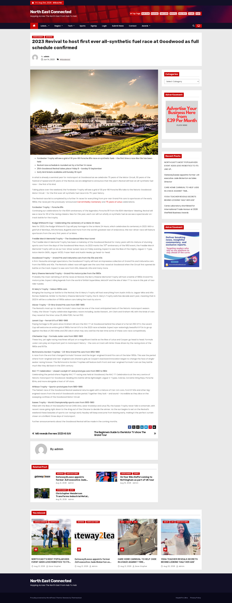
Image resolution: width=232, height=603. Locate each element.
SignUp (94, 26)
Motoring (173, 14)
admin (46, 57)
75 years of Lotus (114, 202)
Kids (122, 522)
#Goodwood (65, 60)
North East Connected (50, 11)
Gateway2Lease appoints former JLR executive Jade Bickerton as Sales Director (71, 480)
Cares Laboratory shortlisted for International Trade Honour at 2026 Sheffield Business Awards (181, 209)
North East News (72, 473)
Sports (82, 26)
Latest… (44, 26)
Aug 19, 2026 (125, 483)
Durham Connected (41, 522)
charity (191, 14)
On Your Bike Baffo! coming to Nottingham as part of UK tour (137, 478)
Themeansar (77, 598)
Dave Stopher (54, 566)
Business (154, 14)
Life (135, 522)
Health (129, 522)
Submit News (118, 26)
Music (72, 490)
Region (58, 26)
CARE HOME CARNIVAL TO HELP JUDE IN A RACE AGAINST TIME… (137, 560)
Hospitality (54, 522)
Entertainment (38, 37)
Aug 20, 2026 (170, 566)
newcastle (164, 14)
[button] (194, 25)
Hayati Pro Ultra (182, 598)
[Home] (34, 26)
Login (104, 26)
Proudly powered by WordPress (43, 598)
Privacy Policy (195, 598)
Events (136, 473)
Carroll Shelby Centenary (89, 202)
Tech (70, 26)
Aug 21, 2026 (61, 483)
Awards (145, 26)
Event (198, 14)
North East (145, 14)
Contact (133, 26)
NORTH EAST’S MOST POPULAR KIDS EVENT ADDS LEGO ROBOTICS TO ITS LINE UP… (181, 166)
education (182, 14)
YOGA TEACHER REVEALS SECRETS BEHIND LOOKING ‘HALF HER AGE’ (179, 560)
